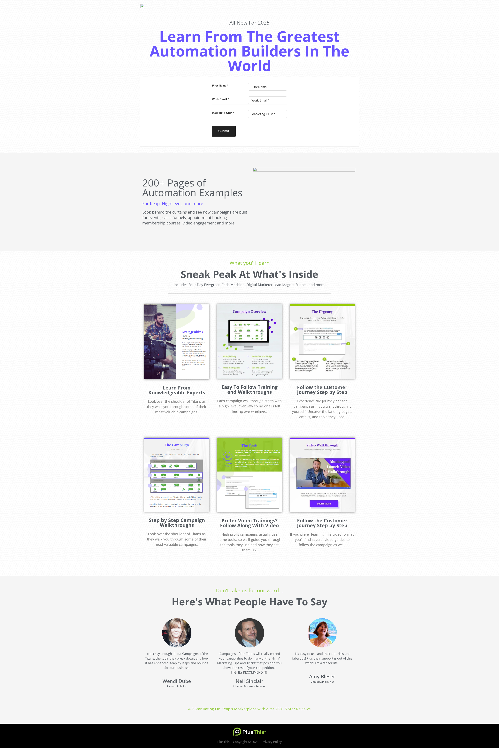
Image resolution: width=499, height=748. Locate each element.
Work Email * (220, 99)
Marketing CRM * (223, 112)
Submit (223, 131)
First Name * (220, 85)
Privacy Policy (272, 742)
